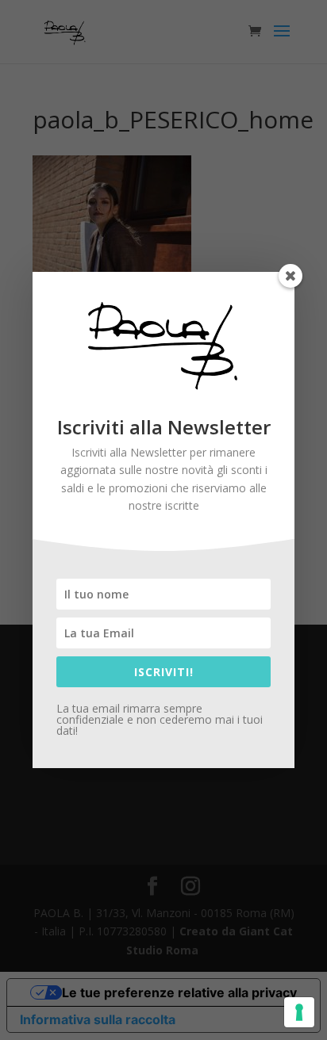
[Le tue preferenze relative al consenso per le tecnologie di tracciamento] (299, 1012)
